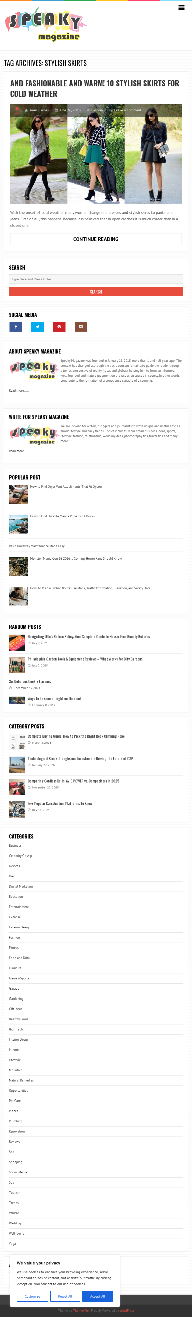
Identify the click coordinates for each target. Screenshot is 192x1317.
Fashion (97, 110)
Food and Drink (19, 958)
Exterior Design (19, 927)
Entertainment (19, 907)
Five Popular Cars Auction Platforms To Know (60, 803)
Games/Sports (19, 978)
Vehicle (14, 1213)
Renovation (17, 1131)
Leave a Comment (127, 110)
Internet (14, 1050)
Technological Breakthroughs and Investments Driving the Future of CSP (80, 758)
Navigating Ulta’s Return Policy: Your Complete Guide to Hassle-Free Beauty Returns (89, 636)
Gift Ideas (15, 1009)
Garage (14, 988)
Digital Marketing (21, 886)
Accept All (97, 1296)
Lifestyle (15, 1060)
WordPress (127, 1311)
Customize (32, 1296)
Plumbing (15, 1121)
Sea (11, 1152)
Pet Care (15, 1101)
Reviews (14, 1141)
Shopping (15, 1162)
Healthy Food (18, 1019)
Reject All (65, 1296)
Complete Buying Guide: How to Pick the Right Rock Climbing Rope (76, 736)
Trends (14, 1203)
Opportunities (18, 1090)
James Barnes (38, 110)
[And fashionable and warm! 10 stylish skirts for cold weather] (96, 154)
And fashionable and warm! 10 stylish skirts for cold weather (94, 88)
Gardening (16, 999)
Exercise (15, 917)
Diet (12, 876)
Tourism (14, 1193)
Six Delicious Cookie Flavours (30, 681)
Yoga (12, 1244)
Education (16, 897)
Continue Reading (111, 240)
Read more (16, 390)
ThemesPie (81, 1311)
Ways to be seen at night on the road (54, 698)
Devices (14, 866)
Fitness (14, 948)
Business (15, 845)
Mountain (15, 1070)
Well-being (16, 1233)
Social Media (18, 1172)
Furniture (15, 968)
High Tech (16, 1029)
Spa (11, 1182)
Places (13, 1111)
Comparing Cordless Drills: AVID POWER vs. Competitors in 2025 (73, 780)
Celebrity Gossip (20, 856)
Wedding (15, 1223)
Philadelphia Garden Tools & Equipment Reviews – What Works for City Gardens (85, 658)
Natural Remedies (21, 1080)
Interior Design (19, 1039)
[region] (65, 1281)
